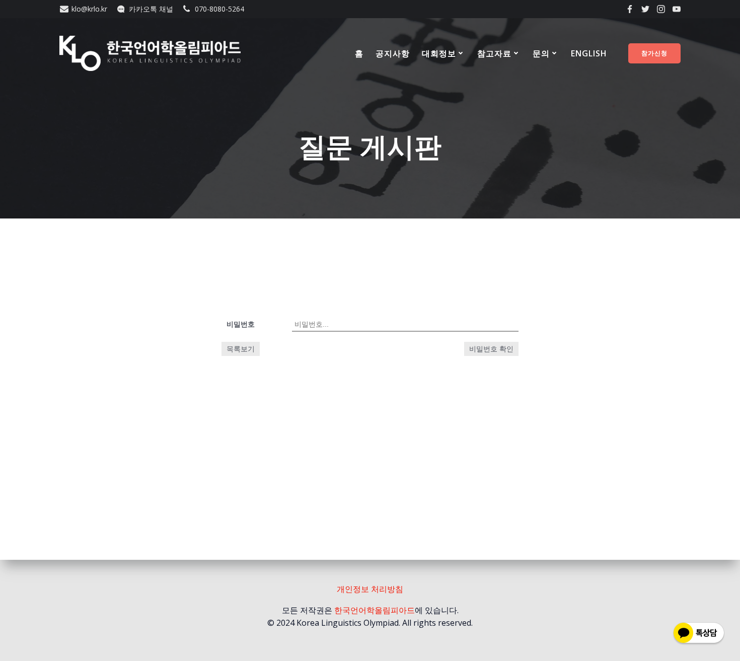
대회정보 (439, 53)
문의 (541, 53)
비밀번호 (241, 324)
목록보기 (241, 348)
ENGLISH (589, 53)
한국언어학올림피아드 (374, 610)
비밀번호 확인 (491, 349)
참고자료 (494, 53)
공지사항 (393, 53)
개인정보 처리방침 (370, 589)
